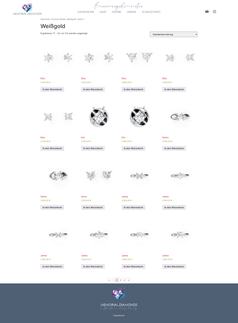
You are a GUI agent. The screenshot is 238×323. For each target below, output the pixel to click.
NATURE (116, 11)
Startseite (45, 19)
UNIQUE (131, 11)
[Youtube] (207, 11)
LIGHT (103, 11)
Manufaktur (85, 11)
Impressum (119, 315)
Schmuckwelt (151, 11)
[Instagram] (214, 11)
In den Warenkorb (52, 89)
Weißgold (71, 19)
